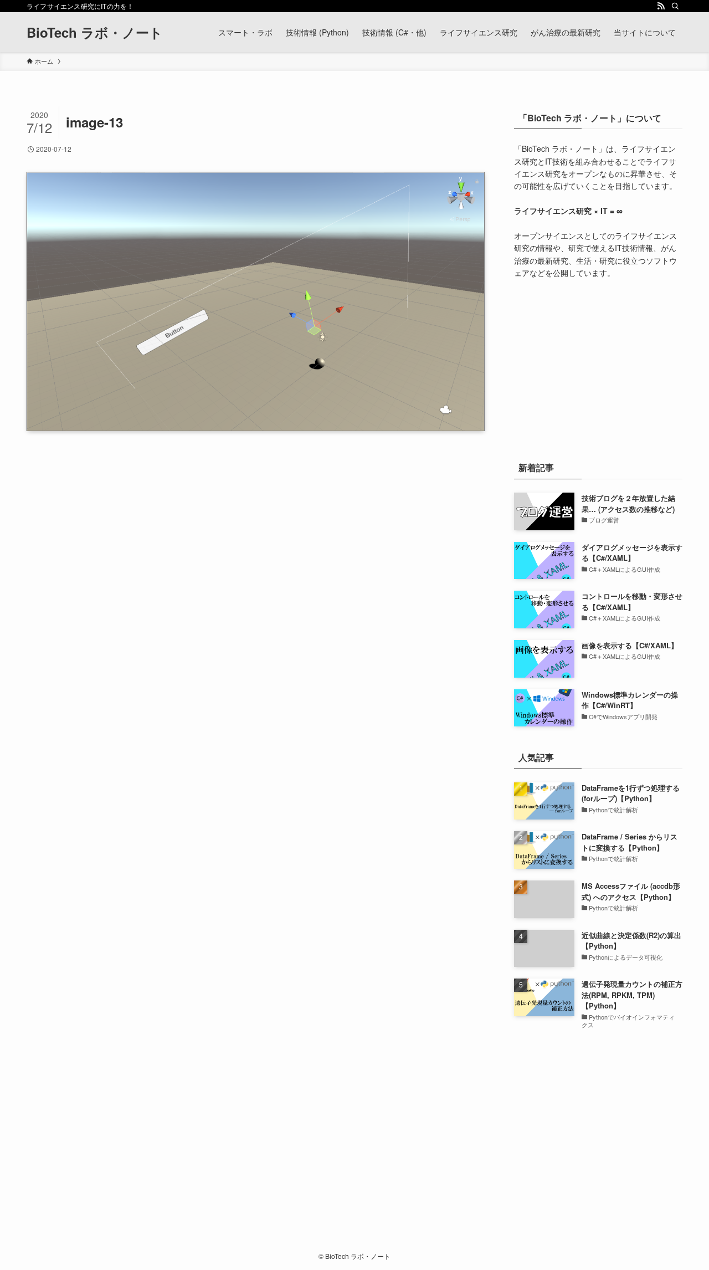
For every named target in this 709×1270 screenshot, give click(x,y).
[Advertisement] (598, 367)
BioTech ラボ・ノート (95, 32)
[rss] (661, 6)
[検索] (675, 6)
